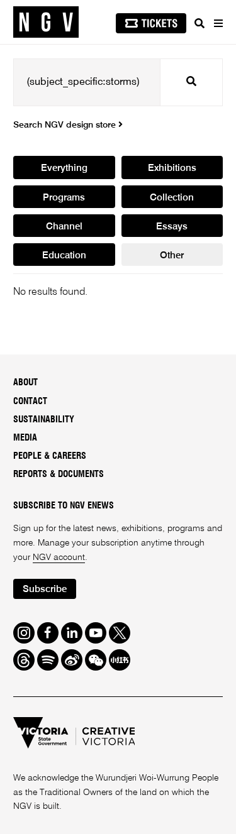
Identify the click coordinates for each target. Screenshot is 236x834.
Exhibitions (172, 168)
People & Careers (49, 456)
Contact (30, 401)
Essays (172, 226)
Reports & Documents (58, 474)
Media (25, 438)
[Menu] (218, 23)
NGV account (59, 557)
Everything (64, 168)
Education (64, 255)
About (25, 382)
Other (172, 255)
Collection (172, 197)
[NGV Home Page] (46, 22)
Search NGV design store (65, 125)
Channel (64, 226)
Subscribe (45, 589)
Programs (64, 197)
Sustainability (43, 419)
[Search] (199, 23)
